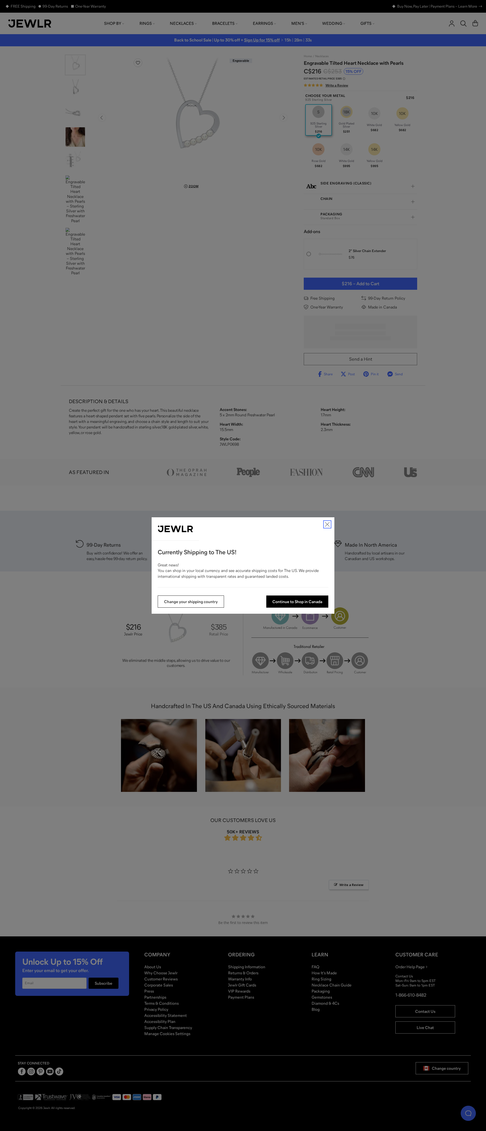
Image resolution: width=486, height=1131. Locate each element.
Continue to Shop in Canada (297, 602)
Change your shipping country (191, 602)
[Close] (327, 524)
